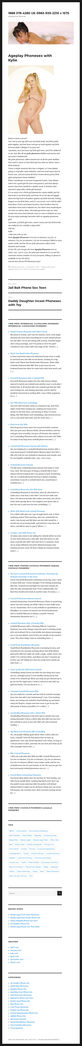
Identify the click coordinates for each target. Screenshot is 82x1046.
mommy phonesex (43, 858)
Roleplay (54, 867)
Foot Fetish (14, 849)
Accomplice (22, 831)
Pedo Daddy (40, 269)
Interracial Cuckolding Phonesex (27, 326)
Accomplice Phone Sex (19, 924)
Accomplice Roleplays (38, 831)
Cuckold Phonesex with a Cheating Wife (27, 623)
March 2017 (15, 962)
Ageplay (11, 269)
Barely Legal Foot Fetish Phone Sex (25, 918)
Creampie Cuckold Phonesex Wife (24, 691)
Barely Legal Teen (40, 840)
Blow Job (54, 840)
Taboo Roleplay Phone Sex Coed (23, 921)
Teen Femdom (53, 871)
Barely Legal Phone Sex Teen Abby (25, 927)
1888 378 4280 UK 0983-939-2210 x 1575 (38, 13)
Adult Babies (14, 835)
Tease (35, 871)
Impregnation (15, 853)
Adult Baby (27, 835)
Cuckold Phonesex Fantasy (21, 465)
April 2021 (14, 947)
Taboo (11, 871)
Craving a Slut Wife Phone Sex (23, 533)
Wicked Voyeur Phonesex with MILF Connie (28, 332)
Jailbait (12, 858)
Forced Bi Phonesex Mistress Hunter (25, 598)
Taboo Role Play (23, 871)
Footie (24, 849)
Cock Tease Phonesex (19, 1007)
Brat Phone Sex (16, 1004)
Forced (32, 849)
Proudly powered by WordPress (48, 1040)
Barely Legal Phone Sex (20, 1001)
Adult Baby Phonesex (19, 986)
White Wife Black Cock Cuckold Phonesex (27, 511)
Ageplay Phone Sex (18, 267)
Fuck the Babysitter (46, 849)
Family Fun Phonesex (19, 1010)
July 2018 (14, 953)
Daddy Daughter (34, 844)
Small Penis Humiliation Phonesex (25, 645)
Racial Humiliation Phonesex (22, 1022)
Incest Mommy (52, 853)
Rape (46, 867)
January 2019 (15, 950)
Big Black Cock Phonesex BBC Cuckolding (27, 732)
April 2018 (14, 956)
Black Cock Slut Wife (19, 424)
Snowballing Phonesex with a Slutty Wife (27, 713)
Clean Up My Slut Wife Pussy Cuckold (25, 669)
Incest (26, 853)
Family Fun (19, 269)
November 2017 (16, 959)
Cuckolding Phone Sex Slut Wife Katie (26, 489)
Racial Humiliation (33, 867)
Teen (42, 871)
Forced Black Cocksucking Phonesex (25, 775)
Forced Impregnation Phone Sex (24, 1013)
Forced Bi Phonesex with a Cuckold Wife (27, 378)
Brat (11, 844)
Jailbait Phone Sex (18, 1016)
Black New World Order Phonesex (24, 353)
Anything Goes (50, 835)
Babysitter (13, 840)
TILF (31, 876)
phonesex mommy (50, 862)
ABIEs (11, 831)
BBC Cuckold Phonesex (20, 753)
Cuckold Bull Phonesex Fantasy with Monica (29, 446)
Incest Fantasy (37, 853)
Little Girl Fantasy (29, 269)
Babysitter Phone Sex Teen (21, 998)
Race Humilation (16, 867)
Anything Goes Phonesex (21, 995)
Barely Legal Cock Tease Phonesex (24, 915)
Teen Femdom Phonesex (20, 1025)
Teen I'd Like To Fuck (18, 876)
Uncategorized (16, 1028)
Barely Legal (25, 840)
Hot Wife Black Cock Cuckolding (23, 403)
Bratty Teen (20, 844)
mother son (14, 862)
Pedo (24, 862)
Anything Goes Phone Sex (21, 992)
